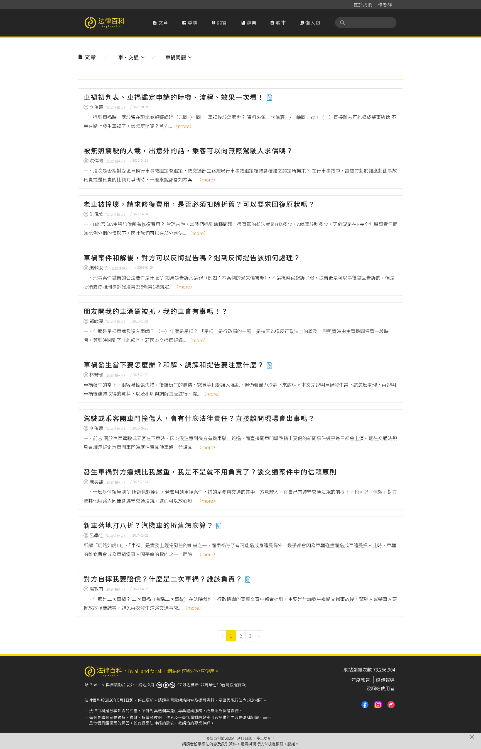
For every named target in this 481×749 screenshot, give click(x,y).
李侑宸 (108, 106)
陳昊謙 (108, 481)
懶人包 (310, 22)
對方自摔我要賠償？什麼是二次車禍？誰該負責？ (164, 578)
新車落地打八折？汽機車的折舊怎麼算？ (150, 525)
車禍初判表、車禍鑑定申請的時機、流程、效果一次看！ (175, 97)
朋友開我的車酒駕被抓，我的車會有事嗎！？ (156, 311)
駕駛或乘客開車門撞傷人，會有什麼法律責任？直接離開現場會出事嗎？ (199, 418)
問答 (219, 22)
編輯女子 (110, 267)
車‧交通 (128, 57)
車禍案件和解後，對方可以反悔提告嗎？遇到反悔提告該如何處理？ (192, 257)
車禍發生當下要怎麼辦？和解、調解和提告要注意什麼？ (175, 364)
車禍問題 (175, 57)
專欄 (190, 22)
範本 (278, 22)
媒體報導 (385, 679)
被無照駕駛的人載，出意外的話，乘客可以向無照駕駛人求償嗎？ (188, 150)
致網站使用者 (380, 688)
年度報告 (360, 679)
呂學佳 (108, 535)
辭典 (249, 22)
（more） (183, 125)
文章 (161, 22)
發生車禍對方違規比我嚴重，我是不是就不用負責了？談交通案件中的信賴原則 (210, 471)
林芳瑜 (108, 374)
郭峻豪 (108, 320)
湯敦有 (108, 588)
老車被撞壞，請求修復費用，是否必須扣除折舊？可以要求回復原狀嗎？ (199, 204)
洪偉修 (108, 160)
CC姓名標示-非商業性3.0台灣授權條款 (211, 684)
